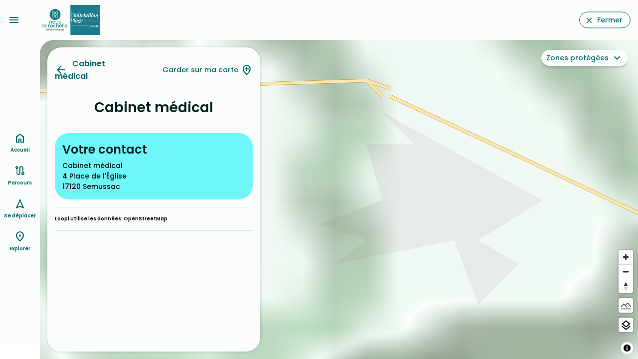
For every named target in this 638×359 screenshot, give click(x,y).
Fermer (610, 20)
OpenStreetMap (145, 218)
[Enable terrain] (626, 305)
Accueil (20, 150)
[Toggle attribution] (627, 348)
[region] (339, 199)
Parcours (20, 182)
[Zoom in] (626, 257)
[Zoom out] (626, 271)
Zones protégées (577, 58)
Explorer (19, 248)
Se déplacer (20, 215)
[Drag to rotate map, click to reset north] (626, 286)
